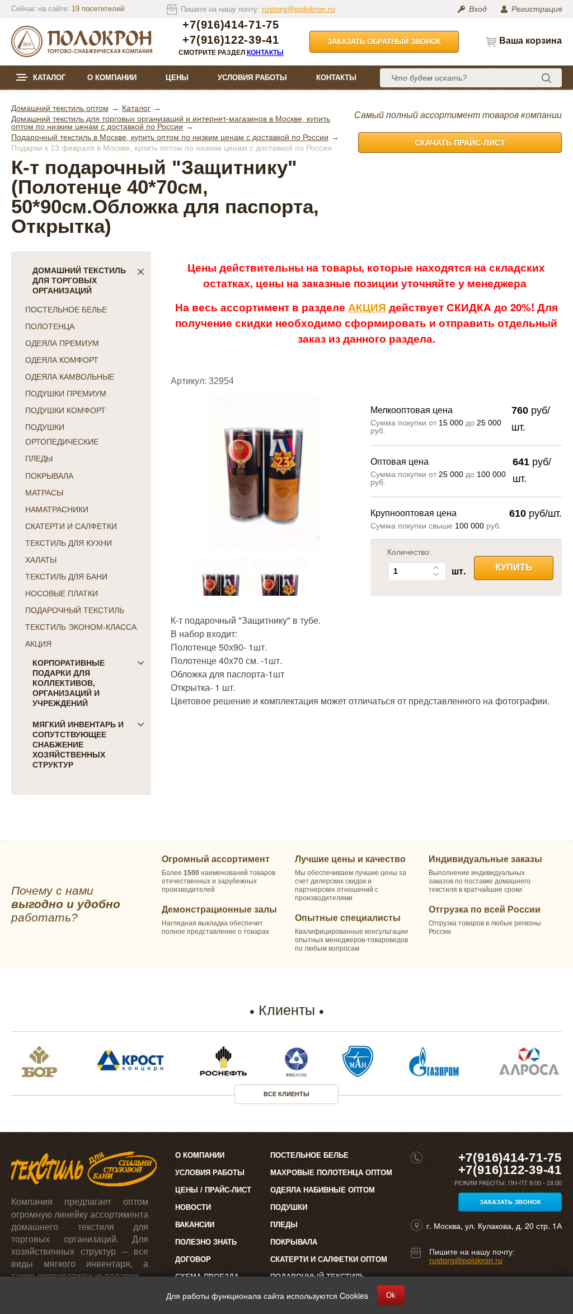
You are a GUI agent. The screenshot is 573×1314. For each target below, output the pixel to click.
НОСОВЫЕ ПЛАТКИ (61, 593)
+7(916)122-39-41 (230, 40)
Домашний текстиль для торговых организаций (79, 280)
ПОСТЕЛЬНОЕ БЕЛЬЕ (66, 309)
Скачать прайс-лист (460, 142)
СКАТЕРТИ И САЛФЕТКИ (71, 526)
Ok (391, 1295)
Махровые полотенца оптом (331, 1172)
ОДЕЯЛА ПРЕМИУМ (62, 343)
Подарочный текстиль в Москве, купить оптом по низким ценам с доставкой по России (169, 137)
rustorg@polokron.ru (298, 8)
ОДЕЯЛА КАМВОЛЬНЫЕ (69, 376)
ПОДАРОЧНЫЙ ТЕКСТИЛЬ (74, 610)
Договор (193, 1259)
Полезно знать (206, 1242)
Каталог (49, 77)
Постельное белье (309, 1155)
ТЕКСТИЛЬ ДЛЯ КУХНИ (68, 543)
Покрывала (293, 1242)
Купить (513, 567)
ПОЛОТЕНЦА (49, 326)
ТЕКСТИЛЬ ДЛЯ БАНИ (66, 576)
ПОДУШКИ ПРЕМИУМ (65, 393)
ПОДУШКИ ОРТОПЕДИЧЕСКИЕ (61, 434)
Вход (478, 9)
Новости (193, 1207)
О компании (112, 77)
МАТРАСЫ (44, 492)
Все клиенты (286, 1094)
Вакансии (194, 1224)
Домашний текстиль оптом (60, 108)
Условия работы (252, 77)
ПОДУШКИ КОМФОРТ (65, 410)
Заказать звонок (510, 1202)
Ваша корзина (530, 40)
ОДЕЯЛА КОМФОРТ (61, 360)
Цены (177, 77)
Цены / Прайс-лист (213, 1190)
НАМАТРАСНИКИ (56, 509)
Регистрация (536, 9)
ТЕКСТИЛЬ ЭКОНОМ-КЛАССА (81, 627)
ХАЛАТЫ (41, 559)
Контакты (265, 53)
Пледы (284, 1224)
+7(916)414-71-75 (230, 25)
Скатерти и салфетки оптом (328, 1259)
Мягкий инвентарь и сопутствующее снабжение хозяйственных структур (78, 744)
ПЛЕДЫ (39, 458)
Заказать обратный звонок (384, 42)
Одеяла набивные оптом (322, 1190)
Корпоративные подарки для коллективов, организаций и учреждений (68, 683)
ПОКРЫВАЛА (49, 475)
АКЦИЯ (38, 643)
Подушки (288, 1207)
